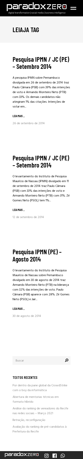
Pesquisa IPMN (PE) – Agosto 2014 (37, 255)
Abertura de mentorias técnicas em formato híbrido (36, 399)
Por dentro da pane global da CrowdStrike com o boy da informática (40, 388)
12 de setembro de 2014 (28, 217)
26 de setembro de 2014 (29, 123)
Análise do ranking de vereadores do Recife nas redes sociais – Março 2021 (40, 411)
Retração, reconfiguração (29, 420)
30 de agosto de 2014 (27, 316)
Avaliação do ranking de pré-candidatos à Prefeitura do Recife (40, 429)
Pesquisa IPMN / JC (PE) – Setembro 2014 (41, 62)
